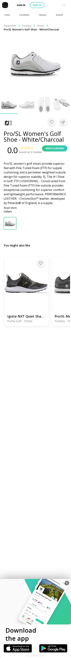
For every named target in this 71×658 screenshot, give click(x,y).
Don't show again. (35, 655)
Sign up (37, 5)
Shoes (40, 25)
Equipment (10, 25)
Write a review (55, 148)
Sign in (21, 5)
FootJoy (26, 25)
